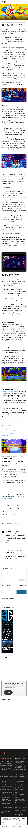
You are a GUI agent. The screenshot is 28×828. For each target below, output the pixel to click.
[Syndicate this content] (2, 758)
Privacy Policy (18, 814)
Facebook (4, 498)
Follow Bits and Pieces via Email (14, 683)
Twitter (24, 496)
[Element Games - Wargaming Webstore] (14, 631)
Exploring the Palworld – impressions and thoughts (7, 781)
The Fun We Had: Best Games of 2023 (7, 796)
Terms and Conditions (20, 815)
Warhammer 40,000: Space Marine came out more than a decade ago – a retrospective (7, 768)
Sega (18, 523)
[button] (10, 266)
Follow (8, 692)
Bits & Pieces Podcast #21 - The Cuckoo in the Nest (20, 786)
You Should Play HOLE (7, 761)
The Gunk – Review (6, 763)
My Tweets (4, 657)
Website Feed (7, 758)
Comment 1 (20, 24)
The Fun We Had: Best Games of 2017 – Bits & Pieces (15, 557)
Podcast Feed (20, 758)
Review (14, 523)
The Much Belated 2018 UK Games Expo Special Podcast (20, 801)
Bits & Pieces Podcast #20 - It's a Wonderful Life (20, 791)
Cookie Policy (7, 822)
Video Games (5, 15)
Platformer (8, 523)
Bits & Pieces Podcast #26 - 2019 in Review (20, 762)
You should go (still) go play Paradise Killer (7, 777)
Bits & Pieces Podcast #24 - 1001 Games (20, 773)
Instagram (11, 498)
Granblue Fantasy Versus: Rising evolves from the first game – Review (7, 792)
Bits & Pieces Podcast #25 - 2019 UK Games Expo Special (20, 766)
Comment (21, 579)
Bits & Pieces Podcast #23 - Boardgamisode (20, 777)
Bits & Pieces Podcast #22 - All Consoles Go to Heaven (20, 781)
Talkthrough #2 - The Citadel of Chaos (20, 770)
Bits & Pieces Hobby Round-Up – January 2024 (7, 786)
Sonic (22, 523)
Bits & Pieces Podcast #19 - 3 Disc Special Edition (20, 796)
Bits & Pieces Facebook (8, 598)
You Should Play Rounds (6, 773)
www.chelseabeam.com (13, 543)
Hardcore (8, 430)
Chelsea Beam (9, 24)
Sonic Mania (5, 525)
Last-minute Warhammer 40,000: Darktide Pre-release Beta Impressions (7, 801)
